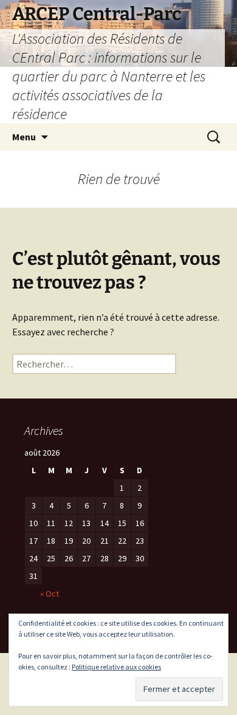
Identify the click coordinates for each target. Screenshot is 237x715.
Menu (24, 137)
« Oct (49, 593)
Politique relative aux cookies (116, 666)
